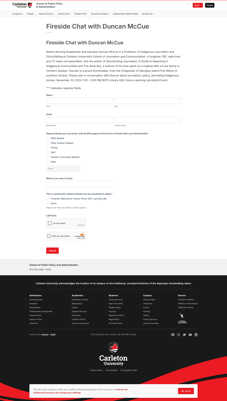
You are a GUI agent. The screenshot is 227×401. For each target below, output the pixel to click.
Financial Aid (35, 315)
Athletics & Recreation (188, 303)
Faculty (54, 147)
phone (45, 334)
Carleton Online (78, 319)
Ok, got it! (186, 391)
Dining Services (150, 319)
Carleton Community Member (65, 157)
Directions (147, 303)
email (53, 334)
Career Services (116, 299)
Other (53, 161)
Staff (53, 152)
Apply (197, 5)
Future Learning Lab (80, 323)
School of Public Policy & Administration (49, 5)
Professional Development (40, 311)
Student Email (115, 307)
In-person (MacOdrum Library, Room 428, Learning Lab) (79, 198)
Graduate (33, 303)
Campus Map (149, 299)
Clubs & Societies (151, 323)
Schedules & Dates (80, 299)
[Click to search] (188, 5)
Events (146, 307)
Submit (52, 250)
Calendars (76, 315)
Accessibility (111, 370)
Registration (114, 319)
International (34, 307)
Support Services (79, 311)
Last (116, 106)
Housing (112, 311)
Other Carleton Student (62, 143)
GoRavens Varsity (186, 307)
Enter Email (51, 125)
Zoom (53, 203)
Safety (146, 315)
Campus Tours (35, 319)
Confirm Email (120, 125)
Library (75, 307)
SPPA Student (57, 138)
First (48, 106)
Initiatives (33, 323)
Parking (146, 311)
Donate (210, 5)
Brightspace (77, 303)
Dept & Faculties (116, 303)
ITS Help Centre (115, 323)
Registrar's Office (116, 315)
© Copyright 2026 (129, 370)
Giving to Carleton (186, 299)
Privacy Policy (96, 370)
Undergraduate (36, 299)
